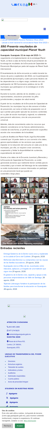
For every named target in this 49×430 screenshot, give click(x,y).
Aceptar (20, 426)
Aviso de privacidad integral (18, 382)
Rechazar (7, 426)
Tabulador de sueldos (16, 367)
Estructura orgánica (15, 364)
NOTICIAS (12, 35)
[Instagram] (24, 5)
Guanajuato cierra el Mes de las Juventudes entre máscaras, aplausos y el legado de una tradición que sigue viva (25, 268)
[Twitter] (20, 5)
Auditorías (12, 373)
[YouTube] (27, 5)
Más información (30, 421)
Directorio (11, 361)
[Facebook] (18, 5)
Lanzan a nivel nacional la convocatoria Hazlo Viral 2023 (24, 43)
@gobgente (12, 394)
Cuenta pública (13, 379)
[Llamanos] (12, 5)
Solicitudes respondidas (16, 376)
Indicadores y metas (15, 370)
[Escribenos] (15, 5)
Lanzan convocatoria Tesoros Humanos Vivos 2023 (22, 40)
